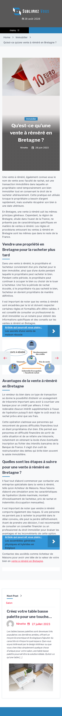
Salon (9, 602)
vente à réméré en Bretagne (27, 561)
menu (13, 30)
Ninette (24, 148)
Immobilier (31, 119)
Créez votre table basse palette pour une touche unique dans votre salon (27, 616)
